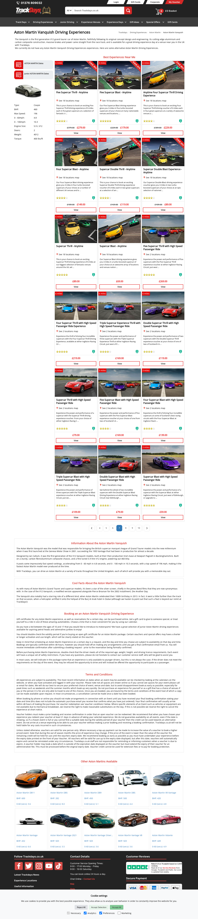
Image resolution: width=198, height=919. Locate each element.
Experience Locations (25, 880)
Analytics (92, 913)
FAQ (72, 884)
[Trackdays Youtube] (48, 869)
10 (139, 528)
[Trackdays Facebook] (18, 869)
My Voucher (174, 2)
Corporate (155, 2)
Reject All (81, 907)
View (76, 133)
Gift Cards (135, 2)
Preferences (109, 913)
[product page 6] (92, 528)
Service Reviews (169, 868)
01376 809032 (31, 3)
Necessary (76, 913)
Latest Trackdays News (26, 874)
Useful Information (24, 886)
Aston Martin (155, 32)
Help (72, 889)
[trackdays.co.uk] (34, 14)
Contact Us (89, 879)
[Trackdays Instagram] (38, 869)
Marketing (126, 913)
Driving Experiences (138, 32)
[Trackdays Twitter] (28, 869)
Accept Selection (98, 907)
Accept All (116, 907)
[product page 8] (147, 528)
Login (116, 2)
